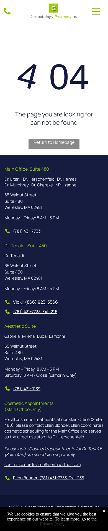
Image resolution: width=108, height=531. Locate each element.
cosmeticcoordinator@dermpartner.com (42, 464)
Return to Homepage (54, 142)
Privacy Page (51, 524)
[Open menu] (96, 11)
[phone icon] (7, 14)
